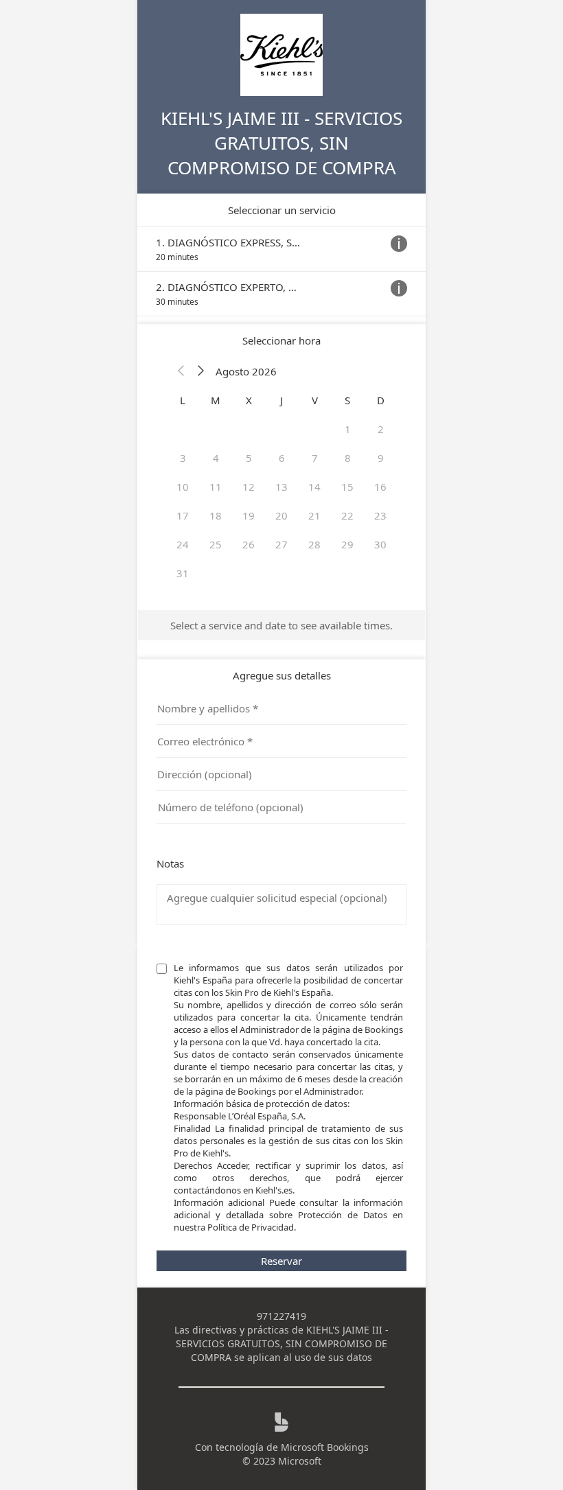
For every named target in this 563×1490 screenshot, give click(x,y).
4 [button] (216, 458)
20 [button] (281, 515)
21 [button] (314, 515)
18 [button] (215, 515)
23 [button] (380, 515)
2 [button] (381, 429)
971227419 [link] (281, 1316)
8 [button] (348, 458)
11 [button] (215, 486)
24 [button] (182, 544)
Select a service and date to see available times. (281, 625)
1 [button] (348, 429)
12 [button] (248, 486)
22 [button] (347, 515)
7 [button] (315, 458)
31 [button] (182, 573)
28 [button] (314, 544)
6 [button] (282, 458)
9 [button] (381, 458)
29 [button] (347, 544)
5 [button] (249, 458)
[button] (181, 371)
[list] (281, 271)
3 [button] (183, 458)
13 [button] (281, 486)
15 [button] (347, 486)
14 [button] (314, 486)
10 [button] (182, 486)
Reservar (281, 1261)
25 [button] (215, 544)
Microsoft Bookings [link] (325, 1447)
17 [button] (182, 515)
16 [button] (380, 486)
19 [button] (248, 515)
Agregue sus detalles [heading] (282, 675)
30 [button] (380, 544)
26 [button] (248, 544)
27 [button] (281, 544)
